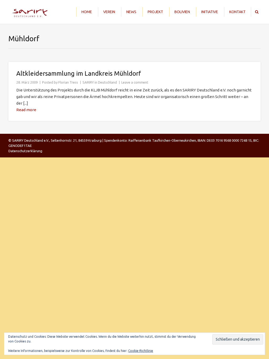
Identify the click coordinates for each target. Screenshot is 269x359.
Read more (26, 109)
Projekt (155, 12)
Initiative (209, 12)
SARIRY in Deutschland (99, 82)
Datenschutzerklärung (25, 151)
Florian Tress (68, 82)
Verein (109, 12)
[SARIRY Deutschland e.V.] (31, 12)
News (131, 12)
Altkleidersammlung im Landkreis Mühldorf (78, 73)
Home (86, 12)
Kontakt (237, 12)
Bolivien (182, 12)
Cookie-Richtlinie (140, 350)
